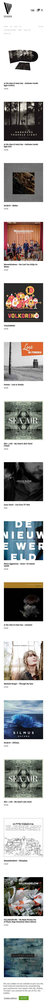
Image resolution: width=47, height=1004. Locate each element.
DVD (15, 27)
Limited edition (10, 30)
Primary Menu (32, 10)
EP (20, 27)
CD (11, 27)
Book (6, 27)
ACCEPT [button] (23, 998)
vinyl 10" (27, 30)
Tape (20, 30)
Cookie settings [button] (10, 998)
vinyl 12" (7, 34)
